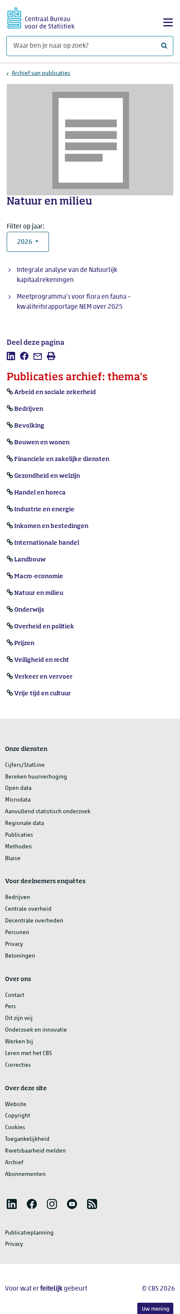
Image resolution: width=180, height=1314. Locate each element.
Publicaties (19, 835)
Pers (10, 1006)
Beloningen (20, 956)
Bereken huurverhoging (36, 777)
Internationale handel (46, 543)
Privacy (14, 944)
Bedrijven (28, 409)
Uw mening (155, 1309)
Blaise (13, 858)
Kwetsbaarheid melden (35, 1151)
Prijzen (24, 643)
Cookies (15, 1127)
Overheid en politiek (44, 627)
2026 (25, 242)
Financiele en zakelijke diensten (61, 459)
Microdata (18, 800)
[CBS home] (41, 17)
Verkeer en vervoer (43, 677)
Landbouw (30, 560)
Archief (14, 1162)
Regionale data (24, 823)
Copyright (17, 1116)
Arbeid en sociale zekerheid (55, 392)
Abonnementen (25, 1174)
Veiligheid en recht (41, 660)
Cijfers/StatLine (25, 765)
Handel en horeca (40, 493)
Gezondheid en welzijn (47, 476)
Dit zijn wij (19, 1018)
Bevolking (29, 426)
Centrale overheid (28, 909)
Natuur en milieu (38, 593)
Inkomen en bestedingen (51, 526)
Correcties (18, 1065)
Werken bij (19, 1042)
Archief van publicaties (41, 73)
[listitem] (11, 356)
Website (15, 1104)
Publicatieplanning (29, 1233)
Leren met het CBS (28, 1053)
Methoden (18, 847)
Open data (18, 788)
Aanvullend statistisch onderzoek (47, 812)
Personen (17, 932)
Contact (14, 995)
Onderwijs (29, 610)
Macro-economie (38, 576)
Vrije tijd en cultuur (42, 694)
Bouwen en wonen (41, 443)
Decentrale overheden (34, 921)
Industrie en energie (44, 509)
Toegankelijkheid (27, 1139)
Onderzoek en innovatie (36, 1030)
